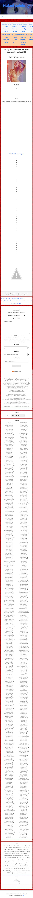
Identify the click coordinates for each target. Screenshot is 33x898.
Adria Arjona (8, 430)
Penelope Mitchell (23, 684)
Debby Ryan (8, 655)
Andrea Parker (9, 491)
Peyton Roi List (23, 686)
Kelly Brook (23, 494)
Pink (23, 689)
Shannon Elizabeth (23, 759)
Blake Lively (8, 549)
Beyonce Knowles (8, 543)
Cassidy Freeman (8, 593)
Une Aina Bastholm (23, 815)
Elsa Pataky (8, 694)
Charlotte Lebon (8, 609)
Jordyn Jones (23, 434)
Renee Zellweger (23, 709)
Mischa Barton (23, 624)
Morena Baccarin (23, 634)
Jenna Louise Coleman (8, 810)
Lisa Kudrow (23, 561)
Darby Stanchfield (8, 653)
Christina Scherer (8, 624)
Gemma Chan (8, 741)
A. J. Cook (8, 422)
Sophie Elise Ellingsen (23, 779)
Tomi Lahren (23, 809)
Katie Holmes (23, 481)
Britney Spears (8, 558)
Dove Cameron (8, 671)
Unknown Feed (17, 371)
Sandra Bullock (23, 732)
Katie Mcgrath (23, 483)
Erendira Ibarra (8, 716)
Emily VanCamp (8, 706)
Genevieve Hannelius (8, 743)
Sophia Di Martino (23, 776)
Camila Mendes (8, 570)
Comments (16, 881)
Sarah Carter (23, 739)
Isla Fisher (8, 783)
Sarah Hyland (23, 743)
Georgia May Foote (8, 744)
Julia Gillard (23, 440)
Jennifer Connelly (8, 817)
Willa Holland (23, 825)
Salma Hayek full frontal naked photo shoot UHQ (16, 395)
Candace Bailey (8, 574)
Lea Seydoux (23, 538)
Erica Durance (8, 719)
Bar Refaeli (8, 534)
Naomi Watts (23, 640)
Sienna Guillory (23, 766)
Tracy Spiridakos (23, 811)
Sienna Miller (23, 767)
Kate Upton (22, 472)
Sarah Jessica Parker (23, 744)
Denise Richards (8, 663)
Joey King (23, 430)
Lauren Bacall (23, 535)
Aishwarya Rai (9, 438)
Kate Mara (23, 471)
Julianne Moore (23, 449)
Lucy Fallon (23, 565)
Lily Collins (23, 554)
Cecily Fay (9, 603)
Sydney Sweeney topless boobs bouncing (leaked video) (16, 388)
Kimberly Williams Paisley (23, 503)
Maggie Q (23, 573)
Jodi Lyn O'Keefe (23, 428)
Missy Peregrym (23, 626)
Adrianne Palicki (8, 433)
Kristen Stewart (23, 512)
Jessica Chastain (8, 829)
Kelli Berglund (23, 491)
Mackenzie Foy (23, 570)
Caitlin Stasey (8, 566)
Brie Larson (8, 557)
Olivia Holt (23, 670)
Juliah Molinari (23, 446)
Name (17, 344)
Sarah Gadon (23, 741)
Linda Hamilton (23, 557)
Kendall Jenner (23, 496)
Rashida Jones (23, 705)
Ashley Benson (9, 525)
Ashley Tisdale (9, 529)
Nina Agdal (23, 663)
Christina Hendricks (8, 620)
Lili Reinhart (23, 550)
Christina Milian (8, 622)
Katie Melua (23, 484)
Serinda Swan (23, 754)
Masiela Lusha (23, 595)
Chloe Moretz (8, 616)
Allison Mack (8, 461)
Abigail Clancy (8, 424)
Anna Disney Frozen (8, 499)
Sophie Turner (23, 785)
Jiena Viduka (23, 425)
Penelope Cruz (23, 682)
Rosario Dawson (23, 719)
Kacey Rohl (23, 453)
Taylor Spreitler (23, 802)
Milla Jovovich (23, 616)
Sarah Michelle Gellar (22, 747)
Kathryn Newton (23, 479)
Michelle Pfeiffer (23, 609)
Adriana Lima (8, 432)
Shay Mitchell (23, 762)
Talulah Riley (23, 795)
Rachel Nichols (23, 697)
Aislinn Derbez (9, 440)
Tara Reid (23, 798)
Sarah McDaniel (23, 745)
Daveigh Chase (8, 654)
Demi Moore (8, 662)
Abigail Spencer (8, 425)
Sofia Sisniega (23, 772)
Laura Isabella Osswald (23, 529)
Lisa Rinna (23, 562)
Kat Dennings (23, 464)
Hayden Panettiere (8, 760)
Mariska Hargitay (23, 589)
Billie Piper (8, 546)
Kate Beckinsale (22, 467)
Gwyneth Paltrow (8, 752)
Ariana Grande (8, 522)
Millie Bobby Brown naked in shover (16, 391)
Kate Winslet (23, 473)
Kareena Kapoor (23, 459)
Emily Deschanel (8, 700)
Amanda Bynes (8, 472)
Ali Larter (8, 449)
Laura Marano (23, 530)
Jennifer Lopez (9, 821)
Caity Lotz (9, 568)
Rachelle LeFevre (23, 702)
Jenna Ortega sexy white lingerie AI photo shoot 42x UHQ (16, 378)
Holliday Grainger (8, 772)
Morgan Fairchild (23, 635)
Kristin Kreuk (23, 514)
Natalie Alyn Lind (23, 643)
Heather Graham (8, 764)
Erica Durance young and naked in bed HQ (14, 298)
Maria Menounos (23, 582)
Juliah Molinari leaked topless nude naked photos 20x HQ (16, 384)
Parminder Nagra (23, 679)
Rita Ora (23, 715)
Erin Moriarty (8, 721)
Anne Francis (8, 512)
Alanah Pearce (9, 441)
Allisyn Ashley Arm (8, 463)
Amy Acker (8, 484)
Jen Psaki (8, 805)
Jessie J (8, 836)
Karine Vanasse (23, 463)
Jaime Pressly (8, 791)
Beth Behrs (8, 541)
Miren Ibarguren (23, 623)
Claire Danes (8, 628)
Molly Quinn (22, 630)
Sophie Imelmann (23, 781)
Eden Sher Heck (8, 675)
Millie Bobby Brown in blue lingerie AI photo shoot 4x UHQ (16, 382)
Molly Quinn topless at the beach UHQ (16, 394)
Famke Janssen (8, 731)
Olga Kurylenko (23, 667)
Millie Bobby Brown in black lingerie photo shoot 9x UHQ (16, 380)
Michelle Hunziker (23, 608)
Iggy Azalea (8, 776)
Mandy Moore (23, 577)
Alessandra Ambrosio (8, 442)
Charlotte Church (8, 608)
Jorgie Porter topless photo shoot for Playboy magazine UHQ (16, 406)
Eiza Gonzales (9, 677)
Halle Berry (8, 755)
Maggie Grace (23, 572)
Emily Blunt (8, 698)
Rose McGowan (23, 723)
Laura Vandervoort (23, 533)
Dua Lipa (8, 674)
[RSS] (30, 16)
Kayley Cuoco (23, 488)
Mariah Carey (23, 585)
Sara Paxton (23, 737)
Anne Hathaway (8, 514)
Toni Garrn (23, 810)
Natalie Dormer (23, 644)
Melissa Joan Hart (23, 603)
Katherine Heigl (23, 476)
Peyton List (23, 685)
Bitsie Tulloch (8, 547)
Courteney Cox (9, 638)
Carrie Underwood (8, 592)
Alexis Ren (8, 446)
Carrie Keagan (9, 591)
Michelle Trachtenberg (23, 612)
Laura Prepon (23, 531)
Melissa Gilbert (23, 601)
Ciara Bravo (8, 627)
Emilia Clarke (8, 696)
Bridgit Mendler (8, 556)
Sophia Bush (23, 775)
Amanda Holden (8, 473)
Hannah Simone (8, 759)
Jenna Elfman (8, 807)
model (23, 627)
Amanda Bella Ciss (8, 471)
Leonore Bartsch (23, 547)
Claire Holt (8, 631)
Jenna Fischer (8, 809)
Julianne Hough (23, 448)
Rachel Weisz (23, 701)
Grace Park (8, 750)
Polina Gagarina (23, 692)
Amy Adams (8, 485)
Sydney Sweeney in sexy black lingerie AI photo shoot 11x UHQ (16, 383)
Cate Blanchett (8, 595)
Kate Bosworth (23, 468)
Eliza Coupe (8, 684)
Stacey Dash (23, 786)
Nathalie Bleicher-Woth (23, 650)
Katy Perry (23, 485)
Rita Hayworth (23, 713)
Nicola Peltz (23, 657)
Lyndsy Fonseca (23, 569)
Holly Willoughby (8, 775)
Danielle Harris (8, 650)
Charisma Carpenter (8, 604)
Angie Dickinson (8, 495)
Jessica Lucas (8, 830)
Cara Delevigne (8, 580)
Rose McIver (23, 724)
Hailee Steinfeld (8, 754)
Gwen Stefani (8, 751)
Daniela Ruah (8, 647)
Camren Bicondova (8, 573)
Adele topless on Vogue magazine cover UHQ (16, 402)
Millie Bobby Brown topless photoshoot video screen (16, 386)
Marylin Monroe (23, 593)
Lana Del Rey (23, 523)
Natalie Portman (22, 646)
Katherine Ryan (23, 477)
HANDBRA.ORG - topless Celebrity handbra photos (23, 39)
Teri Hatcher (23, 803)
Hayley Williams (8, 763)
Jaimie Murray (9, 794)
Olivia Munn (23, 671)
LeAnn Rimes (23, 541)
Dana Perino (8, 646)
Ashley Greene (9, 526)
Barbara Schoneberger (8, 537)
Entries (16, 880)
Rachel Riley (23, 698)
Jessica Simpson (8, 833)
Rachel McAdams (23, 696)
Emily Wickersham (12, 294)
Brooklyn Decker (8, 564)
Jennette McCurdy (8, 813)
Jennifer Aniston (8, 814)
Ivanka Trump (8, 785)
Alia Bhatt (9, 450)
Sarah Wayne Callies (23, 750)
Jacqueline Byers (8, 787)
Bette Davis (8, 542)
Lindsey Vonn (23, 560)
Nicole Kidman (23, 658)
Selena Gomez (23, 752)
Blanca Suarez (9, 550)
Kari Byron (23, 461)
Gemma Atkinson (8, 740)
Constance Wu (9, 634)
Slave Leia (23, 771)
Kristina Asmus (23, 515)
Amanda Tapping (8, 477)
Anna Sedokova (8, 507)
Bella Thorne (8, 539)
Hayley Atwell (8, 762)
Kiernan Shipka (23, 500)
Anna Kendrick (9, 502)
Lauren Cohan (23, 537)
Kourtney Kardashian (23, 507)
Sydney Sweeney (23, 794)
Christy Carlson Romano (9, 626)
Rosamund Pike (23, 717)
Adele (8, 428)
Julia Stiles (23, 444)
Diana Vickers (8, 665)
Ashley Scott (8, 527)
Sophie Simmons (23, 783)
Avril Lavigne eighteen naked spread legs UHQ (16, 392)
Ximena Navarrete (23, 826)
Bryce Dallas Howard (8, 565)
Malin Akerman (23, 576)
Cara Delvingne (8, 582)
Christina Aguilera (8, 619)
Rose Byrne (23, 720)
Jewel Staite (23, 424)
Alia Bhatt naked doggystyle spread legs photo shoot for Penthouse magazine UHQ (16, 400)
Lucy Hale (23, 566)
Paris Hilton (23, 678)
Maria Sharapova (23, 584)
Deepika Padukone (8, 658)
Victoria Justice (23, 819)
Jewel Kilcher (23, 422)
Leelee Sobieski (23, 542)
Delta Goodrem (8, 659)
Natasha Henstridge (23, 648)
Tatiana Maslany (23, 799)
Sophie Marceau (23, 782)
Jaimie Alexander (8, 793)
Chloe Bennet (8, 613)
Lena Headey (23, 545)
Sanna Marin (23, 733)
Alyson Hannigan (8, 467)
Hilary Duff (8, 770)
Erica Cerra (8, 717)
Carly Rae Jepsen (8, 587)
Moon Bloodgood (23, 632)
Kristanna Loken (23, 508)
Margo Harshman (23, 578)
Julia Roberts (23, 442)
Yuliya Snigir (23, 828)
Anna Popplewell (8, 506)
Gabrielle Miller (8, 736)
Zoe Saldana (23, 834)
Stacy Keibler (23, 787)
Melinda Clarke (23, 599)
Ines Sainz (8, 779)
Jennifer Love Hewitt (8, 822)
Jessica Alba (8, 826)
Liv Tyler (23, 564)
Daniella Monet (8, 648)
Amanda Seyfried (8, 476)
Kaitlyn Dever (23, 454)
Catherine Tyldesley (8, 600)
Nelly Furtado (23, 654)
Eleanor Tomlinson (8, 679)
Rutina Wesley (23, 727)
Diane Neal (8, 667)
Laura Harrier (23, 527)
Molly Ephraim (23, 628)
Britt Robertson (8, 560)
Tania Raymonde (23, 797)
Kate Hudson (23, 469)
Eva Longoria (8, 724)
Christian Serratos (8, 618)
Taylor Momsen (23, 801)
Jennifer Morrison (8, 824)
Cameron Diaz (9, 569)
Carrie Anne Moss (8, 588)
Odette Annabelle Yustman (23, 666)
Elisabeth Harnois (8, 681)
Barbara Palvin (8, 535)
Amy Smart (8, 488)
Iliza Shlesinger (8, 778)
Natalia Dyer (23, 642)
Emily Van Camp (8, 705)
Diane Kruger (8, 666)
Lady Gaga (23, 522)
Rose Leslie (23, 721)
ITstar (23, 895)
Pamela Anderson (23, 677)
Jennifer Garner (8, 818)
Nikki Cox (23, 662)
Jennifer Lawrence (8, 819)
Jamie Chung (8, 795)
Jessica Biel (8, 828)
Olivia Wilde (22, 674)
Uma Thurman (23, 813)
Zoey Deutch (23, 836)
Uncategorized (23, 814)
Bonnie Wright (9, 551)
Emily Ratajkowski (8, 704)
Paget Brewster (23, 675)
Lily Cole (23, 553)
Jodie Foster (23, 429)
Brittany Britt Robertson (9, 561)
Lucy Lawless (23, 568)
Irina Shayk (8, 782)
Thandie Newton (23, 805)
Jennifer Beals (8, 815)
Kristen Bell (23, 510)
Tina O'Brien (23, 807)
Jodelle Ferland (23, 426)
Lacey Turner (23, 521)
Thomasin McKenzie (23, 806)
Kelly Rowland (23, 495)
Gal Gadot (8, 737)
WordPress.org (16, 883)
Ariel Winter (8, 523)
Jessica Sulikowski (8, 834)
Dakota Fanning (8, 642)
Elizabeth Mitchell (8, 689)
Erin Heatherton (8, 720)
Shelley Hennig (23, 763)
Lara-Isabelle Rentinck (23, 525)
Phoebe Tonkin (23, 688)
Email (17, 351)
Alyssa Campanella (8, 468)
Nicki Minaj (23, 655)
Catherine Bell (9, 597)
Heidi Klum (8, 768)
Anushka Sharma (8, 516)
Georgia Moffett (8, 745)
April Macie (8, 521)
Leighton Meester (23, 543)
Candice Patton (8, 577)
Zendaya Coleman (23, 832)
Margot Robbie (23, 580)
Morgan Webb (23, 636)
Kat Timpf (23, 465)
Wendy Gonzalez (23, 821)
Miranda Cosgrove (23, 620)
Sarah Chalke (23, 740)
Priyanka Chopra (23, 693)
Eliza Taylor (8, 686)
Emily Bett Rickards (8, 697)
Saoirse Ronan (23, 735)
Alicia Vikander (8, 456)
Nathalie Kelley (23, 653)
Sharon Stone (23, 760)
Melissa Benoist (23, 600)
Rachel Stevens (23, 700)
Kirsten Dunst (23, 506)
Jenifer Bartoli (8, 806)
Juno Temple (23, 452)
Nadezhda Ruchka (23, 639)
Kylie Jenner (23, 518)
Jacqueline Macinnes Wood (8, 789)
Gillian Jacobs (8, 748)
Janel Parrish (8, 799)
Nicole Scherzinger (23, 659)
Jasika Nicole (8, 802)
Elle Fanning (8, 690)
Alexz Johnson (8, 448)
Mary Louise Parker (23, 592)
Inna (9, 781)
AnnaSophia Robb (8, 511)
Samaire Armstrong (23, 731)
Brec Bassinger (8, 553)
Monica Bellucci (23, 631)
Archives (9, 415)
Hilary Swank (8, 771)
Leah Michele (23, 539)
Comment (17, 318)
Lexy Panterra (23, 549)
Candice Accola (8, 576)
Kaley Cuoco (22, 456)
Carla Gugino (8, 585)
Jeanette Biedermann (8, 803)
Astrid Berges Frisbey (8, 530)
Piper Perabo (23, 690)
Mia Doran (23, 607)
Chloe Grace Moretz (8, 615)
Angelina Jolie (8, 494)
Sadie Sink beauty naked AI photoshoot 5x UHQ (16, 379)
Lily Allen (23, 551)
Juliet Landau (23, 450)
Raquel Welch (23, 704)
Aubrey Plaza (8, 531)
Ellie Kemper (8, 693)
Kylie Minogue (23, 519)
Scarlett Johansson (23, 751)
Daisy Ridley (8, 640)
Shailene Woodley (23, 755)
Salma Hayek (23, 729)
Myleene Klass (23, 638)
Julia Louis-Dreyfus (23, 441)
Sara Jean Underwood (23, 736)
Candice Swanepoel (8, 578)
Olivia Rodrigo (23, 673)
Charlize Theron (8, 607)
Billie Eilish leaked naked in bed (16, 390)
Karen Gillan (23, 460)
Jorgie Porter (23, 436)
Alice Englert (8, 452)
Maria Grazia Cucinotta (23, 581)
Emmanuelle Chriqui (8, 713)
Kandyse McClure (23, 457)
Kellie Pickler (23, 492)
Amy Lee (8, 487)
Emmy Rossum (8, 715)
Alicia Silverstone (8, 454)
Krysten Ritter (23, 516)
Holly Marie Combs (8, 774)
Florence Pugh (9, 733)
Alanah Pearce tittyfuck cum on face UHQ (16, 387)
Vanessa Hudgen (22, 817)
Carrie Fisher (8, 589)
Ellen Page (8, 692)
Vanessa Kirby (23, 818)
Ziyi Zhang (23, 833)
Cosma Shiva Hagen (8, 635)
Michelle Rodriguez (23, 611)
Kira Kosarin (23, 504)
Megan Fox (23, 596)
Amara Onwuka (8, 479)
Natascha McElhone (23, 647)
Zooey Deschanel (22, 837)
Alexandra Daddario (8, 444)
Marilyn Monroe (23, 588)
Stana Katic (22, 789)
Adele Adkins (8, 429)
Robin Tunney (23, 716)
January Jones (8, 801)
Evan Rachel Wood (8, 727)
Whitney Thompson (23, 824)
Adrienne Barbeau (8, 434)
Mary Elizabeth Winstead (23, 591)
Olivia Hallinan (23, 669)
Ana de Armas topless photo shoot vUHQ (16, 398)
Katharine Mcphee (23, 475)
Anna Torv (8, 510)
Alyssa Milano (8, 469)
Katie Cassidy (23, 480)
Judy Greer (23, 438)
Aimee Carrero (9, 436)
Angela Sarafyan (8, 492)
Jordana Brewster (23, 433)
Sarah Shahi (23, 748)
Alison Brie (8, 459)
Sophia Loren (23, 778)
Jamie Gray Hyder (8, 797)
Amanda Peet (8, 475)
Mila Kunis (23, 613)
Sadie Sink (23, 728)
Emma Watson (8, 712)
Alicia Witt (8, 457)
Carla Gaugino (9, 584)
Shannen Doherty (23, 758)
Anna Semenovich (8, 508)
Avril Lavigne (8, 533)
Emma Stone (8, 710)
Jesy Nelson (8, 837)
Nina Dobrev (22, 665)
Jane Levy (9, 798)
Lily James (23, 556)
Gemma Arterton (8, 739)
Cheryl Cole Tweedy (8, 612)
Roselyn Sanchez (23, 725)
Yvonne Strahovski (23, 829)
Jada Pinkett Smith (8, 790)
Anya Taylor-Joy (8, 518)
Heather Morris (8, 767)
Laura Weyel (23, 534)
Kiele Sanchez (23, 499)
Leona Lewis (23, 546)
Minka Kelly (23, 619)
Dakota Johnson (8, 643)
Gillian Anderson (8, 747)
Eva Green (8, 723)
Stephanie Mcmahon (23, 790)
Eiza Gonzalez (9, 678)
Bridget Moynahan (8, 554)
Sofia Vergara (23, 774)
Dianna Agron (8, 669)
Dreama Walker (8, 673)
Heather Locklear (8, 766)
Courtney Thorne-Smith (8, 639)
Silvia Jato (23, 768)
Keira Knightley (23, 490)
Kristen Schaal (23, 511)
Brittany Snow (8, 562)
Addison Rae (8, 426)
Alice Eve (8, 453)
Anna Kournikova (8, 503)
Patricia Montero (23, 681)
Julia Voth (23, 445)
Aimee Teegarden (8, 437)
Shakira (23, 756)
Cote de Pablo (9, 636)
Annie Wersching (8, 515)
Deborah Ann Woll (8, 657)
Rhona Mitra (23, 710)
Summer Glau (23, 791)
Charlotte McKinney (8, 611)
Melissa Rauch (23, 604)
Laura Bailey (23, 526)
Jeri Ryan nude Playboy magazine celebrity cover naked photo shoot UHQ (16, 404)
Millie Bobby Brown (23, 618)
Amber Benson (9, 480)
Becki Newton (8, 538)
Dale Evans (8, 644)
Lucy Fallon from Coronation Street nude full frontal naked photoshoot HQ (16, 302)
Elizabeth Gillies (8, 688)
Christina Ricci (9, 623)
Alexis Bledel (8, 445)
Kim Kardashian (23, 502)
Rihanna (23, 712)
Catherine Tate (8, 599)
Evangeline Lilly (8, 728)
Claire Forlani (8, 630)
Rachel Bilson (23, 694)
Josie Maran (23, 437)
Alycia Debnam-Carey (8, 465)
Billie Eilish (8, 545)
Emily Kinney (8, 701)
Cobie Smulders (8, 632)
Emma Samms (9, 709)
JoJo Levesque (23, 432)
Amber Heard (8, 481)
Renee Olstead (23, 708)
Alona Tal (9, 464)
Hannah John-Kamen (8, 756)
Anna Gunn (8, 500)
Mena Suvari (23, 605)
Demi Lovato (8, 661)
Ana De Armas (9, 490)
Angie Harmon (9, 496)
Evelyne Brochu (8, 729)
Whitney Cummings (23, 822)
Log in (16, 879)
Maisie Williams (22, 574)
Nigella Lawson (23, 661)
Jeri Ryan (8, 825)
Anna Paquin (8, 504)
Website (17, 358)
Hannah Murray (8, 758)
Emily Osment (9, 702)
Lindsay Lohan (23, 558)
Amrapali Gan (8, 483)
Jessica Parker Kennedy (8, 832)
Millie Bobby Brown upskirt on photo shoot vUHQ (16, 397)
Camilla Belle (8, 572)
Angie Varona (8, 498)
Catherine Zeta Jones (8, 601)
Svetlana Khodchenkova (23, 793)
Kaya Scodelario (23, 487)
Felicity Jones (8, 732)
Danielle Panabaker (8, 651)
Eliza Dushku (8, 685)
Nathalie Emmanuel (23, 651)
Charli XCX (8, 605)
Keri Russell (23, 498)
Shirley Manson (23, 764)
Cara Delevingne (8, 581)
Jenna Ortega (8, 811)
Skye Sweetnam (23, 770)
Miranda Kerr (23, 622)
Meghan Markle (23, 597)
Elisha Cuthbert (8, 682)
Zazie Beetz (23, 830)
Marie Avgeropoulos (23, 587)
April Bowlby (8, 519)
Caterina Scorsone (8, 596)
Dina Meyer (8, 670)
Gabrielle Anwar (8, 735)
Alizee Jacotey (9, 460)
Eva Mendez (8, 725)
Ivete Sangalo (8, 786)
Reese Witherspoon (23, 706)
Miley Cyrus (22, 615)
